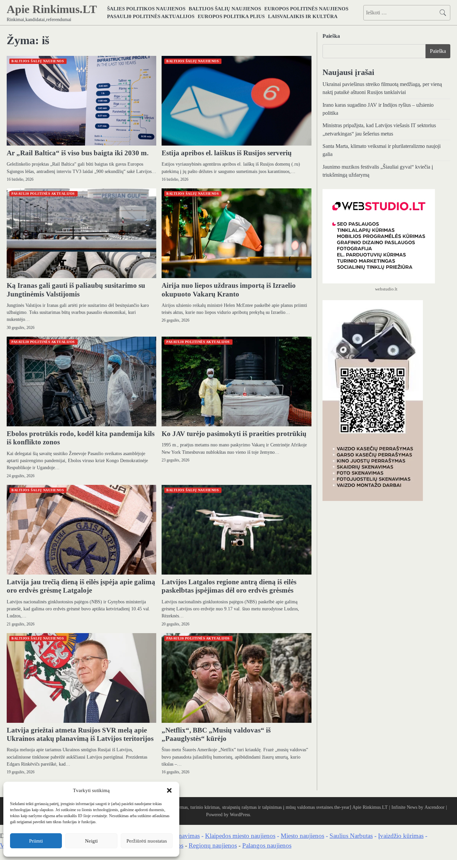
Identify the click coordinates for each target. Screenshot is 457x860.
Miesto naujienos (302, 835)
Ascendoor (435, 807)
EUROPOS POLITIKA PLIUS (231, 16)
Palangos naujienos (266, 845)
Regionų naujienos (213, 845)
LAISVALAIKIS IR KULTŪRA (303, 16)
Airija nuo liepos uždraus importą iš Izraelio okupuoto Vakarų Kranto (229, 289)
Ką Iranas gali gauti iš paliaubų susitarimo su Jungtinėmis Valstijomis (76, 289)
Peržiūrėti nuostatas (146, 841)
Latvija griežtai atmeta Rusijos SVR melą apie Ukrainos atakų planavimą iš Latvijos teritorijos (80, 734)
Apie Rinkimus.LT (52, 9)
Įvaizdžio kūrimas (401, 835)
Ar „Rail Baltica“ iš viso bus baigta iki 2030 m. (78, 153)
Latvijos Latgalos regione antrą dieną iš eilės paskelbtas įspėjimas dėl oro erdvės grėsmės (229, 586)
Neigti (91, 841)
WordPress (240, 814)
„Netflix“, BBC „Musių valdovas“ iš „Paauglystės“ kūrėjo (216, 734)
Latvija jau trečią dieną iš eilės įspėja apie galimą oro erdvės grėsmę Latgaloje (81, 586)
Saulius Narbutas (351, 835)
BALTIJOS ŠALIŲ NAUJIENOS (225, 8)
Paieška (331, 36)
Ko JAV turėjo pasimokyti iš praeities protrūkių (234, 434)
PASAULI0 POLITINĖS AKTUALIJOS (150, 16)
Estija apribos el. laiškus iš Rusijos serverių (227, 153)
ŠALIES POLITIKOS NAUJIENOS (146, 8)
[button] (169, 790)
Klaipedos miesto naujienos (240, 835)
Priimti (36, 841)
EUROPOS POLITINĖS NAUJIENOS (306, 8)
